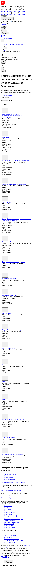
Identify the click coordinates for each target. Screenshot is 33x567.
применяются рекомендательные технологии (16, 546)
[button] (3, 35)
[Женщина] (5, 157)
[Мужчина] (5, 110)
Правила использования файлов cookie (13, 14)
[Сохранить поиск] (2, 68)
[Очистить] (3, 61)
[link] (4, 31)
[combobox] (9, 57)
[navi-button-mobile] (2, 40)
